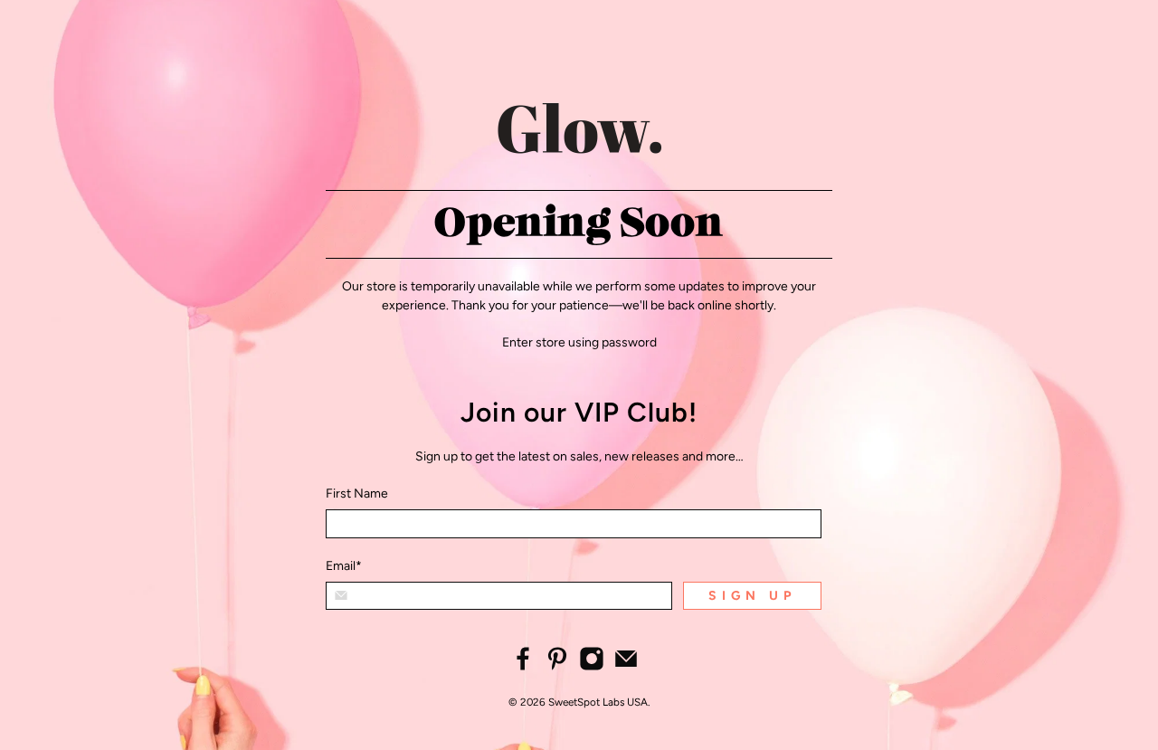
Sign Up (752, 595)
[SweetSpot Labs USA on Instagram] (591, 667)
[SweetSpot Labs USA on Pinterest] (557, 667)
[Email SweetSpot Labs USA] (626, 667)
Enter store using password (579, 342)
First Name (357, 493)
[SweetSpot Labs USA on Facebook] (523, 667)
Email (344, 566)
